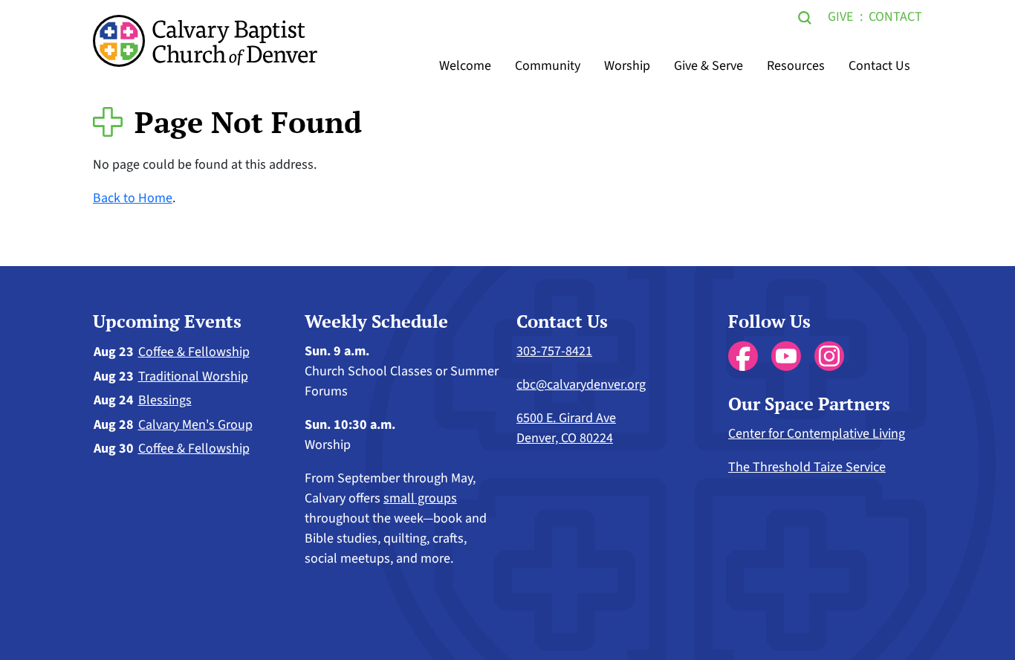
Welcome (465, 65)
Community (547, 65)
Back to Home (132, 198)
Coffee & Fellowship (194, 352)
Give (840, 16)
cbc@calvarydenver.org (581, 384)
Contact (895, 16)
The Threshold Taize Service (807, 467)
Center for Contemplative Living (816, 433)
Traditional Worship (193, 376)
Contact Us (879, 65)
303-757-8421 (554, 351)
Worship (627, 65)
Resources (796, 65)
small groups (420, 498)
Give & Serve (708, 65)
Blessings (165, 400)
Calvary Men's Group (195, 424)
